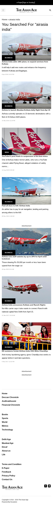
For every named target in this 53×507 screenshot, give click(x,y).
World (4, 422)
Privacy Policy (8, 476)
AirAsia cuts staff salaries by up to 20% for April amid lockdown (24, 258)
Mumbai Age (7, 443)
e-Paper (19, 2)
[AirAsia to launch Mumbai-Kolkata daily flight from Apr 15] (26, 95)
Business (8, 58)
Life (3, 455)
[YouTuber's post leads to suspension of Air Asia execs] (26, 141)
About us (6, 451)
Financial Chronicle (11, 405)
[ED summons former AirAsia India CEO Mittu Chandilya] (26, 336)
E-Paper (5, 468)
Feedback (6, 472)
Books (5, 414)
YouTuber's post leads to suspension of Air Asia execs (25, 156)
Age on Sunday (28, 2)
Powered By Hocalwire (9, 502)
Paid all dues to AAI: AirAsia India (16, 206)
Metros (5, 426)
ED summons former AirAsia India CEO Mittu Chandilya (25, 351)
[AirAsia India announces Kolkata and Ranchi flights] (26, 290)
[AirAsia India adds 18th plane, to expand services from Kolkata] (26, 47)
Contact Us (7, 479)
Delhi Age (6, 439)
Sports (5, 418)
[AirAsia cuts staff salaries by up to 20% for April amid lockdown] (26, 241)
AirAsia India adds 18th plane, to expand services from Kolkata (25, 63)
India (7, 152)
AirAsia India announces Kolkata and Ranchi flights (23, 305)
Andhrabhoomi (9, 401)
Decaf (4, 447)
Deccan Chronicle (10, 397)
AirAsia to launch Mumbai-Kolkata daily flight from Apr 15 (26, 110)
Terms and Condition (11, 464)
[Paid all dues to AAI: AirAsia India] (26, 191)
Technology (7, 430)
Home (4, 393)
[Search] (50, 10)
